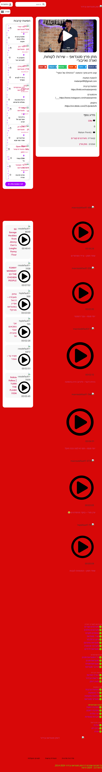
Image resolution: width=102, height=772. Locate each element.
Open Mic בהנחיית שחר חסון (19, 149)
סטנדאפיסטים (96, 655)
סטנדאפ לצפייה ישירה (93, 624)
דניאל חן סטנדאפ (21, 128)
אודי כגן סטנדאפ (21, 47)
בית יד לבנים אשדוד (20, 79)
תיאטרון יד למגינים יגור (20, 59)
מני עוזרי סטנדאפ (21, 27)
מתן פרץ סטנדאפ (21, 67)
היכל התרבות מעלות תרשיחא (19, 101)
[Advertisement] (67, 178)
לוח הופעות (97, 687)
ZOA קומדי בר (20, 159)
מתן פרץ (83, 144)
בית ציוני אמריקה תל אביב (20, 119)
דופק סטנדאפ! (96, 723)
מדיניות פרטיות (68, 758)
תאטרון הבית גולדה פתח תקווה (20, 39)
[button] (5, 11)
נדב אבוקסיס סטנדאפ (19, 88)
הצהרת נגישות (51, 758)
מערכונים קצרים (79, 138)
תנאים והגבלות (34, 758)
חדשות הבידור (96, 673)
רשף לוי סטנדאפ (21, 109)
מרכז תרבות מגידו (20, 176)
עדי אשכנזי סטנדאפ (20, 166)
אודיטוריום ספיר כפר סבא (19, 139)
